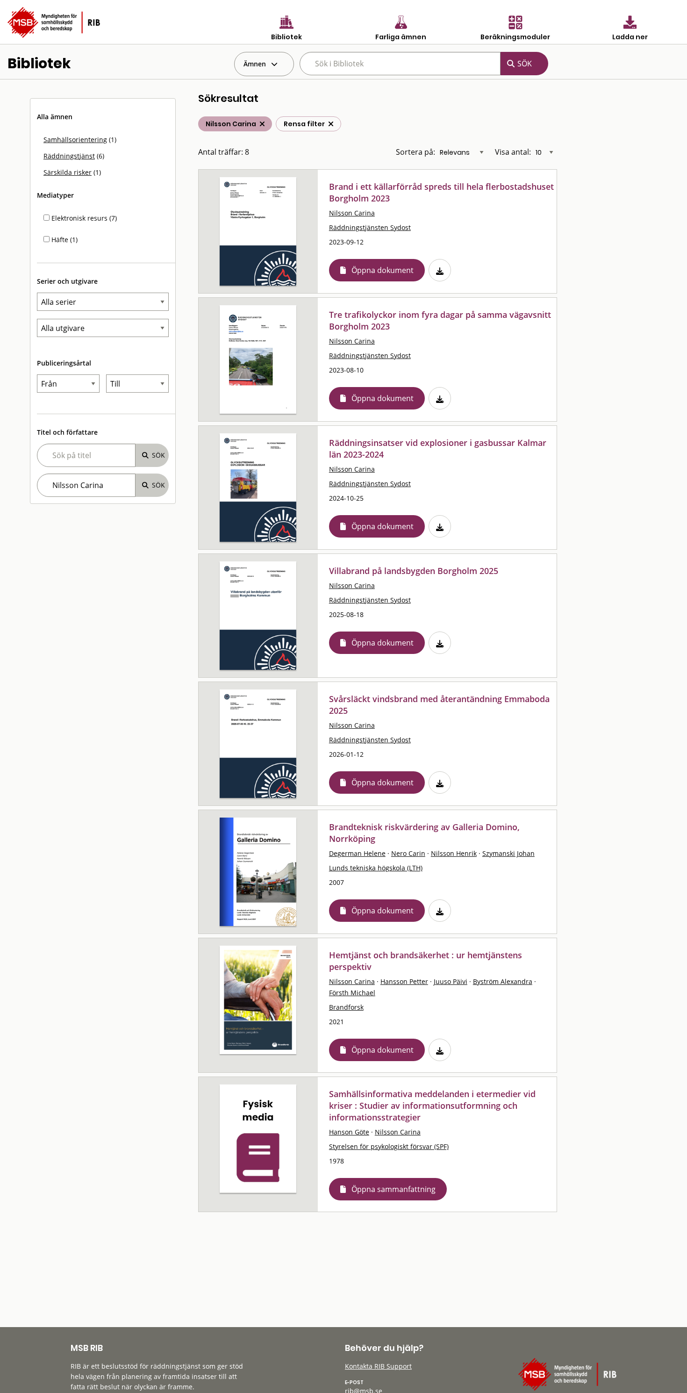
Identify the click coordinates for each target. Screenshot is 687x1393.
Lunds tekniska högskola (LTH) (375, 867)
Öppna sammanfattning (393, 1189)
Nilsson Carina (352, 212)
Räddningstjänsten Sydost (370, 227)
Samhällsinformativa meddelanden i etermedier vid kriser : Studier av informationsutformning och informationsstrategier (432, 1105)
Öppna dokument (382, 270)
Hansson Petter (404, 981)
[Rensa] (331, 124)
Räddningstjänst (69, 155)
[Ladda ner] (440, 270)
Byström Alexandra (502, 981)
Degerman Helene (357, 853)
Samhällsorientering (75, 139)
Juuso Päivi (450, 981)
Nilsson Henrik (454, 853)
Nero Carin (408, 853)
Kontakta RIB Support (378, 1366)
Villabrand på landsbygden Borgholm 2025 (413, 570)
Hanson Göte (349, 1131)
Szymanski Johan (508, 853)
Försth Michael (352, 992)
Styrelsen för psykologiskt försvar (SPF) (389, 1146)
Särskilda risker (67, 172)
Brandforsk (346, 1007)
